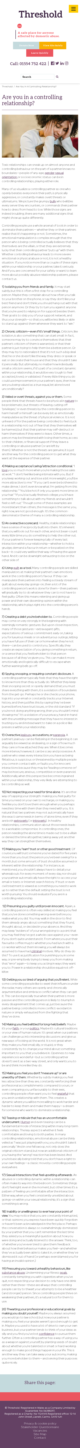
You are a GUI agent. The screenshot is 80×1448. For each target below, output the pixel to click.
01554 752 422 (32, 63)
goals (63, 1273)
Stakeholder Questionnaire (40, 1427)
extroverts (21, 821)
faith (15, 1028)
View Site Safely (53, 45)
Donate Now (26, 45)
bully (53, 201)
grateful (62, 1094)
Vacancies (40, 1430)
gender (49, 173)
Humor (25, 1122)
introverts (39, 821)
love (4, 470)
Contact (40, 1437)
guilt (16, 568)
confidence (46, 1334)
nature (69, 401)
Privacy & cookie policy (40, 1423)
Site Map (40, 1434)
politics (34, 1028)
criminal (36, 951)
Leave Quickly (39, 52)
